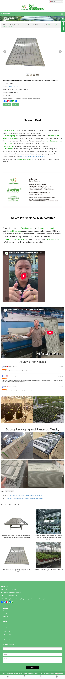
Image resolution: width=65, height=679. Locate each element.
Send (32, 667)
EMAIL (16, 104)
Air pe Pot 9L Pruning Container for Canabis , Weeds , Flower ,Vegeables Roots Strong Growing (48, 537)
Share (8, 678)
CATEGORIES (5, 14)
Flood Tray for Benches (26, 24)
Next (60, 51)
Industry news (6, 626)
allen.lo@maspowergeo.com (13, 592)
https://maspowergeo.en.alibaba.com (32, 156)
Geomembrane (7, 634)
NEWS (5, 621)
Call (24, 678)
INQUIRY (7, 104)
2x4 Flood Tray (10, 491)
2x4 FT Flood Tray (40, 24)
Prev (4, 51)
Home (6, 24)
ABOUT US (6, 608)
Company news (7, 624)
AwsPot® (5, 637)
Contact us (5, 613)
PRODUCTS (7, 631)
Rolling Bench (14, 24)
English (53, 1)
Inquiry (40, 678)
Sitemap (60, 673)
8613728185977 (12, 595)
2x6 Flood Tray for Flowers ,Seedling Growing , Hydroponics (26, 495)
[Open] (63, 25)
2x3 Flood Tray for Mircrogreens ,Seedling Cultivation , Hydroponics (25, 498)
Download (5, 616)
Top (57, 678)
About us (5, 611)
